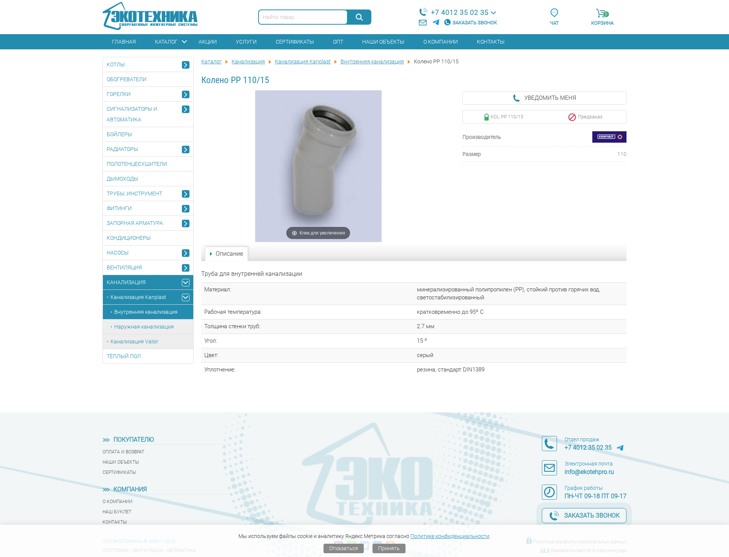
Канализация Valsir (134, 341)
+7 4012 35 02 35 (460, 12)
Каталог (166, 42)
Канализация (126, 282)
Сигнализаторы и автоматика (132, 114)
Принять (389, 548)
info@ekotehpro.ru (589, 471)
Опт (338, 42)
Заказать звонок (475, 22)
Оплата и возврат (123, 452)
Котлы (116, 64)
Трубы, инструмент (134, 193)
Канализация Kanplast (138, 297)
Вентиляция (124, 267)
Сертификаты (295, 42)
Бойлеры (119, 134)
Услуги (246, 42)
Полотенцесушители (137, 164)
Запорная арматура (135, 223)
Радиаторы (122, 149)
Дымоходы (122, 179)
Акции (208, 42)
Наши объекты (383, 42)
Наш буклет (117, 512)
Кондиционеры (129, 238)
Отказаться (343, 548)
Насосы (118, 253)
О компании (440, 42)
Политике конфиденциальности (449, 536)
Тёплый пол (124, 356)
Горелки (119, 94)
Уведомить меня (550, 97)
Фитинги (119, 208)
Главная (124, 42)
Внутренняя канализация (146, 312)
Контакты (491, 42)
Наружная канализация (144, 327)
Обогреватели (127, 79)
